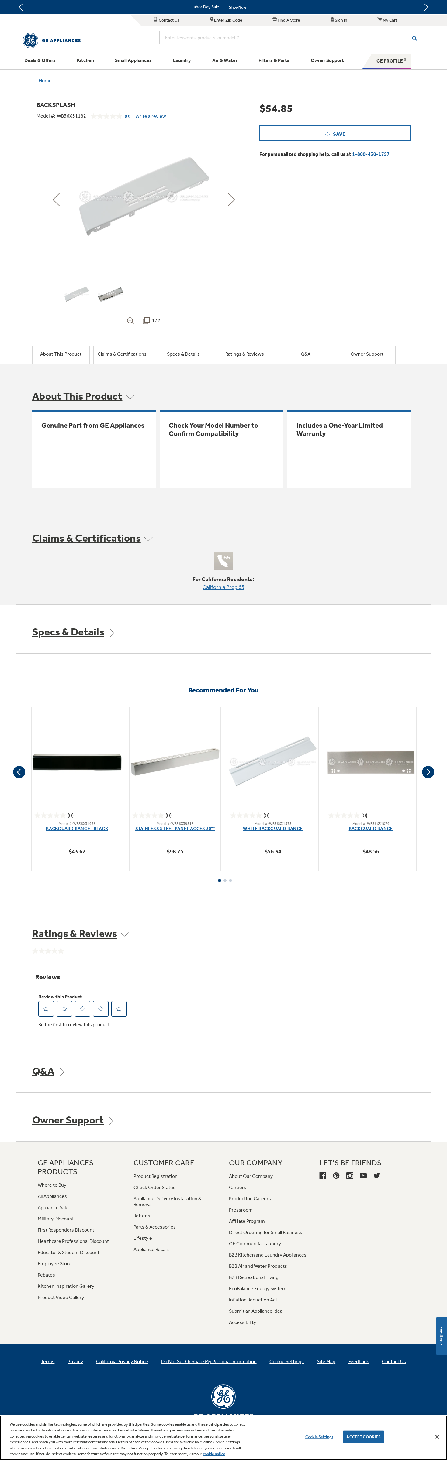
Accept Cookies (363, 1436)
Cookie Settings (319, 1436)
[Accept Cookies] (437, 1437)
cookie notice (214, 1453)
